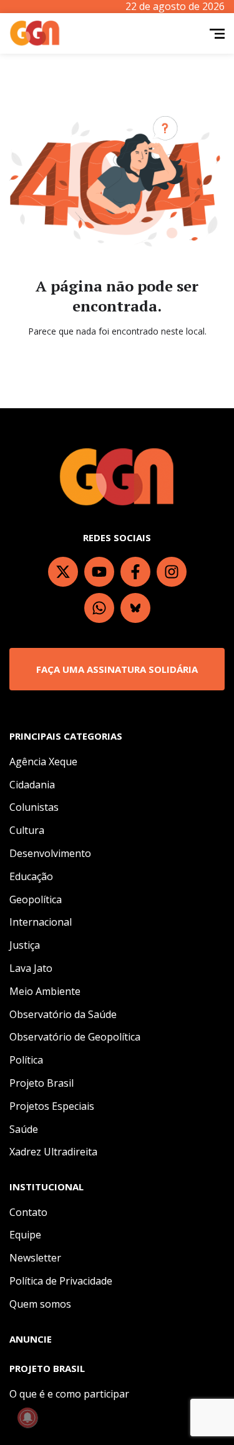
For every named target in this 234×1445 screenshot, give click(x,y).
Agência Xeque (43, 761)
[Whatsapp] (99, 608)
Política (26, 1060)
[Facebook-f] (135, 572)
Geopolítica (35, 899)
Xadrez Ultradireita (53, 1151)
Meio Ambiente (44, 991)
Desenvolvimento (50, 853)
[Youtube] (99, 572)
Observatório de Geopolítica (74, 1037)
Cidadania (32, 784)
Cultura (26, 830)
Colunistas (34, 807)
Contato (28, 1212)
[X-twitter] (63, 572)
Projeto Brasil (41, 1083)
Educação (31, 876)
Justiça (24, 945)
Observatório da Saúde (63, 1014)
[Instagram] (172, 572)
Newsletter (35, 1258)
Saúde (23, 1129)
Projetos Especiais (51, 1106)
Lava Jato (30, 968)
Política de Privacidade (60, 1281)
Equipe (25, 1235)
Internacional (40, 922)
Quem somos (40, 1304)
